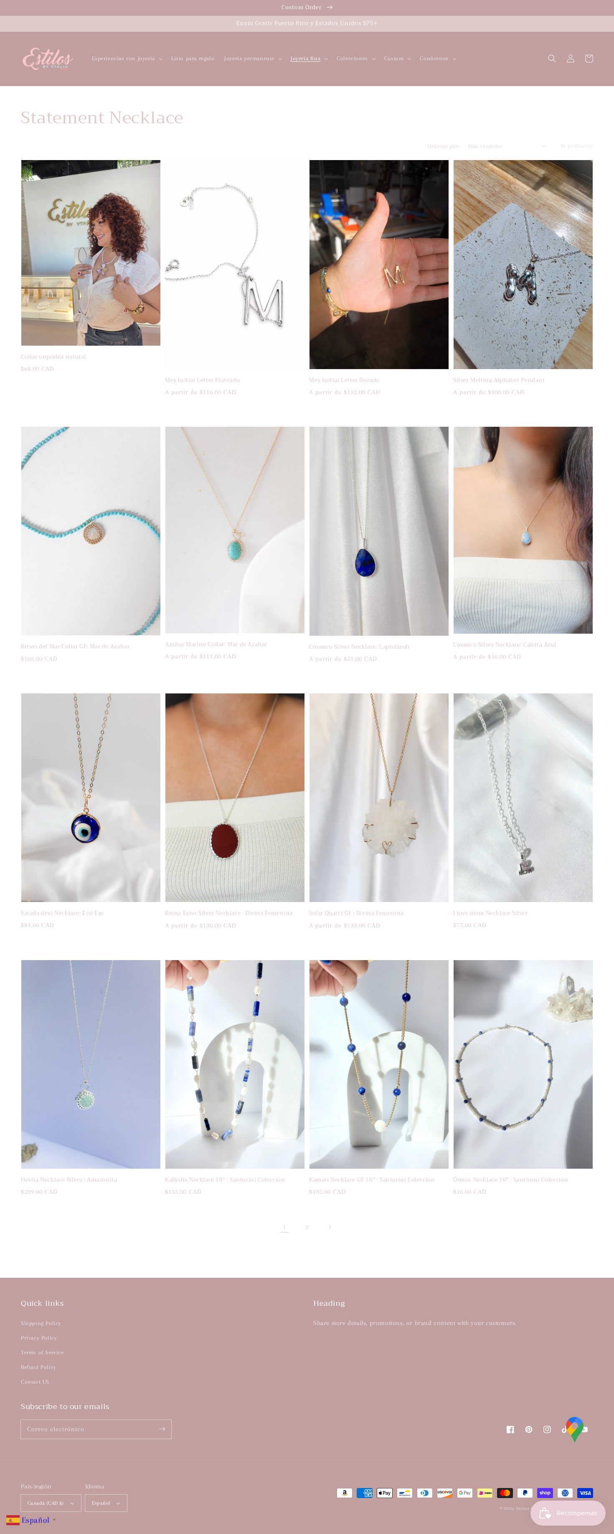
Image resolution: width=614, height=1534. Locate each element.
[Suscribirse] (162, 1429)
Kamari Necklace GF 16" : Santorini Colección (372, 1180)
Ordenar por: (443, 146)
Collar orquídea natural (53, 357)
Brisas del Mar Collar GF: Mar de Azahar (75, 646)
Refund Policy (38, 1367)
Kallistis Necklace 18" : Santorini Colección (225, 1180)
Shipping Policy (41, 1323)
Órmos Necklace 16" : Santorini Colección (510, 1180)
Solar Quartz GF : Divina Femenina (356, 913)
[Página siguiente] (329, 1227)
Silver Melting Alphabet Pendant (499, 380)
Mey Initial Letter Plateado (202, 380)
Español (101, 1503)
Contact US (35, 1382)
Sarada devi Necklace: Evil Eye (62, 913)
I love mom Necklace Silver (490, 913)
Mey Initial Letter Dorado (344, 380)
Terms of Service (42, 1352)
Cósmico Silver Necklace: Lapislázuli (359, 647)
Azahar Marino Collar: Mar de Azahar (216, 644)
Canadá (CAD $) (46, 1503)
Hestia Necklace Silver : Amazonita (69, 1180)
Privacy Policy (39, 1338)
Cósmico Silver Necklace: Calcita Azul (504, 645)
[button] (552, 58)
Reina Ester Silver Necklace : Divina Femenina (229, 913)
